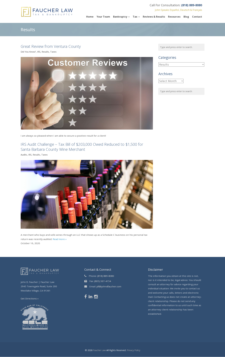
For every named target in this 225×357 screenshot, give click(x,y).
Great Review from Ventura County (51, 46)
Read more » (60, 239)
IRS (38, 51)
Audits (24, 154)
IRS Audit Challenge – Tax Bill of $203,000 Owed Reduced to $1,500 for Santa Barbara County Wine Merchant (82, 147)
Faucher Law (99, 350)
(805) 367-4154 (102, 281)
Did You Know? (28, 51)
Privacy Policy (133, 350)
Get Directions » (30, 298)
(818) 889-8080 (105, 275)
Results (45, 51)
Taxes (53, 51)
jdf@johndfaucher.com (108, 286)
